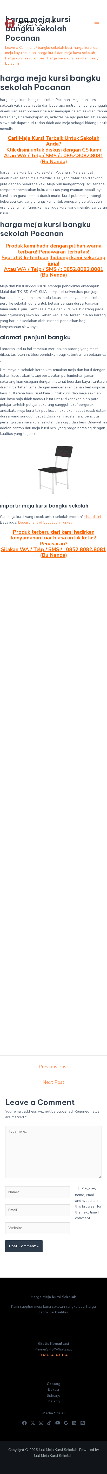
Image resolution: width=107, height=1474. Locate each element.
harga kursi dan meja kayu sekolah (66, 52)
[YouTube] (57, 1423)
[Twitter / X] (32, 1423)
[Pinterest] (82, 1423)
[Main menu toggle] (96, 23)
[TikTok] (49, 1423)
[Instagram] (41, 1423)
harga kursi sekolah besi (25, 58)
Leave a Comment (20, 47)
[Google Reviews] (66, 1423)
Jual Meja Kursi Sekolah (36, 21)
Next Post (53, 1082)
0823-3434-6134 (53, 1355)
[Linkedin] (74, 1423)
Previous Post (53, 1067)
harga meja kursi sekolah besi (71, 58)
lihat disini (92, 516)
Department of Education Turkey (45, 522)
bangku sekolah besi (55, 47)
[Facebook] (24, 1423)
